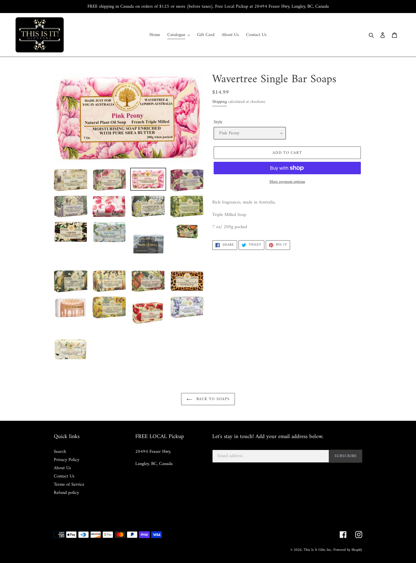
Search (60, 452)
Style (218, 122)
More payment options (287, 182)
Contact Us (64, 476)
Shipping (219, 102)
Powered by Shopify (347, 550)
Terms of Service (69, 484)
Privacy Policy (66, 460)
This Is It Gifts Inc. (318, 550)
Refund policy (66, 493)
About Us (62, 468)
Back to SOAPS (212, 399)
